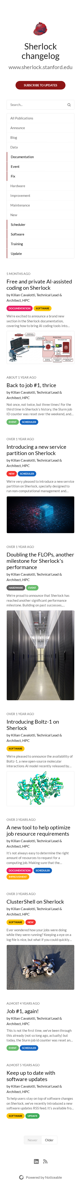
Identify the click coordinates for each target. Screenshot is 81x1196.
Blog (13, 137)
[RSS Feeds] (45, 1161)
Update (16, 253)
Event (15, 166)
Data (14, 147)
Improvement (20, 195)
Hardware (17, 186)
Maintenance (20, 205)
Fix (13, 176)
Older (49, 1140)
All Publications (21, 118)
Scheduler (18, 224)
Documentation (22, 157)
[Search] (69, 104)
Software (17, 234)
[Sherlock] (40, 30)
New (13, 215)
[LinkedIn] (38, 1161)
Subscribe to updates (40, 85)
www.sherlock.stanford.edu (40, 67)
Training (17, 244)
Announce (17, 128)
